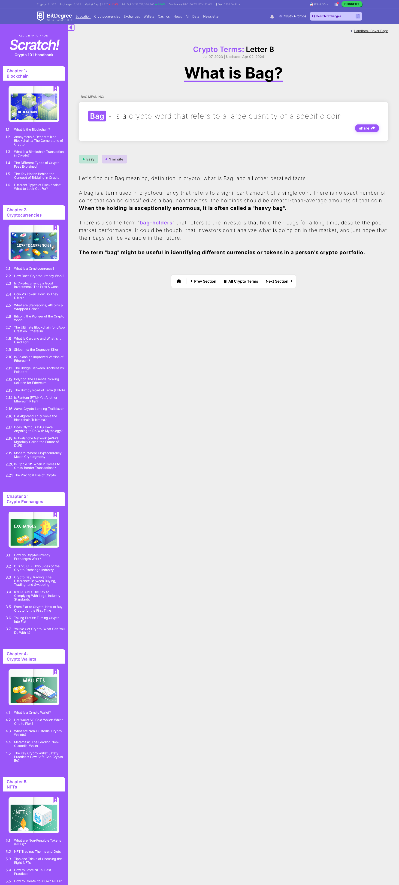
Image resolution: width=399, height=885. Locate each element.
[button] (228, 4)
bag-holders (156, 223)
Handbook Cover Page (371, 31)
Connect (351, 4)
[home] (179, 281)
